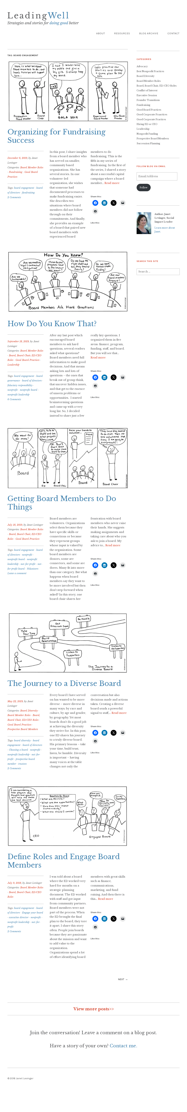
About (100, 33)
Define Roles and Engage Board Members (63, 861)
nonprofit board (28, 390)
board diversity (22, 740)
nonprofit (12, 390)
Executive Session (147, 95)
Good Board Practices (27, 360)
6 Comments (14, 399)
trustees (22, 763)
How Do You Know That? (52, 324)
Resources (122, 33)
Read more (111, 183)
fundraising (28, 192)
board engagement (24, 188)
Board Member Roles (31, 167)
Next (121, 979)
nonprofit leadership (18, 394)
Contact (173, 33)
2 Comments (14, 197)
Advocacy (142, 66)
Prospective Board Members (22, 729)
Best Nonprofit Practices (150, 71)
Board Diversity (29, 710)
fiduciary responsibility (20, 385)
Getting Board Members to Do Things (61, 503)
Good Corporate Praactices (152, 114)
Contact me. (123, 1045)
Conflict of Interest (147, 90)
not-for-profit (28, 564)
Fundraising (15, 172)
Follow (143, 187)
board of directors (32, 380)
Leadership (13, 364)
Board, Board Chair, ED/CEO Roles (157, 85)
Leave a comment (16, 573)
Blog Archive (148, 33)
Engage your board (32, 912)
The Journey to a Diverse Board (64, 683)
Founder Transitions (148, 100)
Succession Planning (148, 143)
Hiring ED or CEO (147, 124)
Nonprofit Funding (147, 133)
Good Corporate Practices (151, 119)
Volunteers (32, 568)
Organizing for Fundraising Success (56, 136)
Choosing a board (18, 749)
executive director (18, 917)
